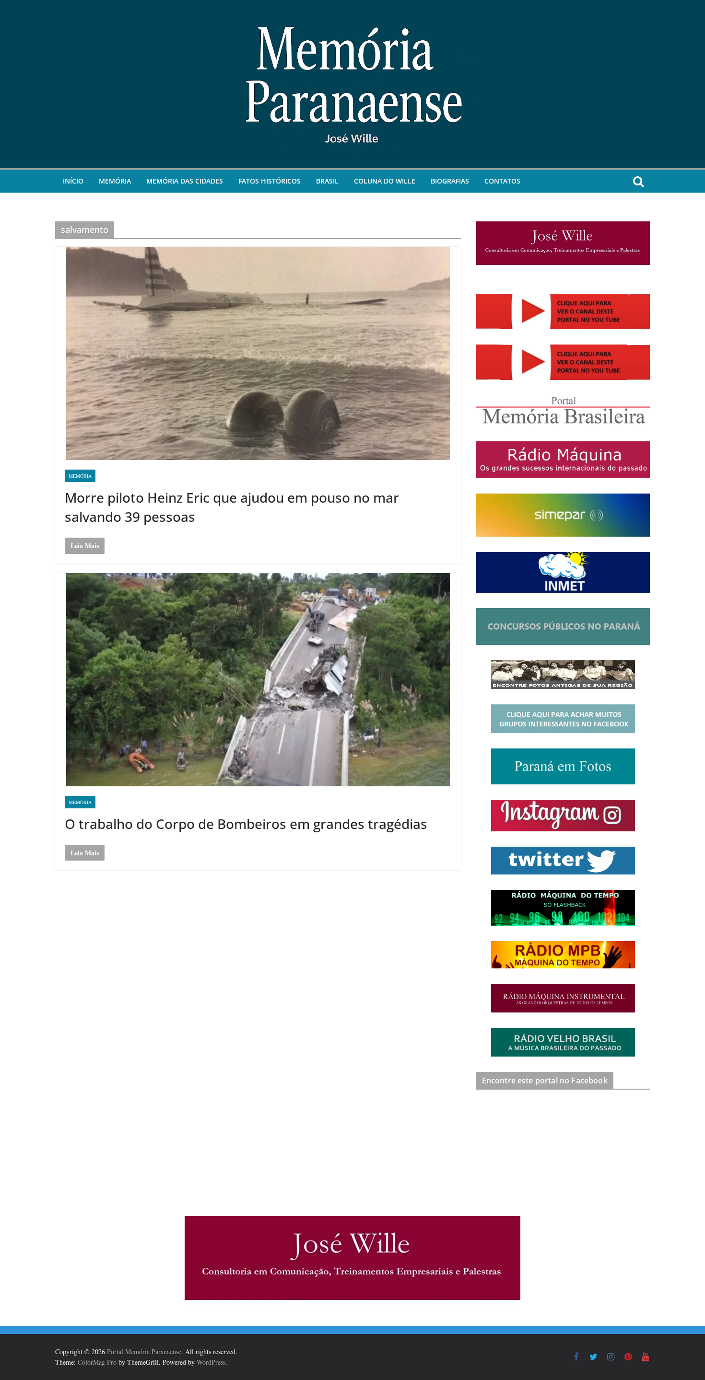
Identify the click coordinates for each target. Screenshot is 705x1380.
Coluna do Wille (384, 180)
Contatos (502, 180)
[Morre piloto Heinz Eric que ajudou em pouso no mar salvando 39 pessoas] (258, 353)
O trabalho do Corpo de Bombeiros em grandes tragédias (246, 824)
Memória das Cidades (184, 180)
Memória (115, 180)
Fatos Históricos (269, 180)
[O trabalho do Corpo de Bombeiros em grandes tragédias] (258, 679)
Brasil (327, 180)
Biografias (450, 180)
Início (73, 180)
